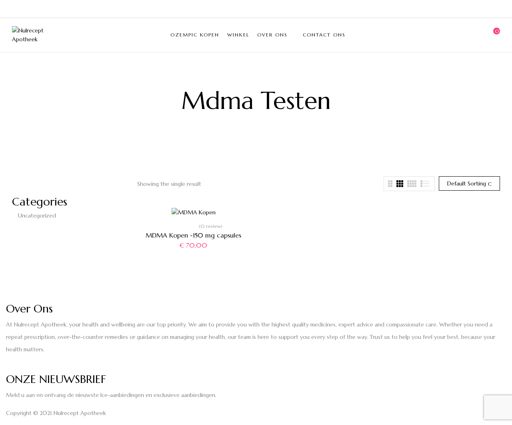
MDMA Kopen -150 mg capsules (193, 235)
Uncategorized (37, 215)
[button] (494, 34)
